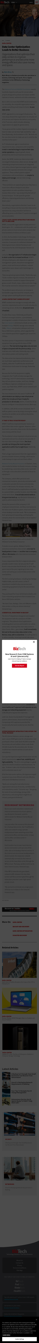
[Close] (36, 1319)
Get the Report (19, 666)
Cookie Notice (6, 1335)
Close (33, 641)
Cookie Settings (19, 1339)
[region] (19, 1330)
